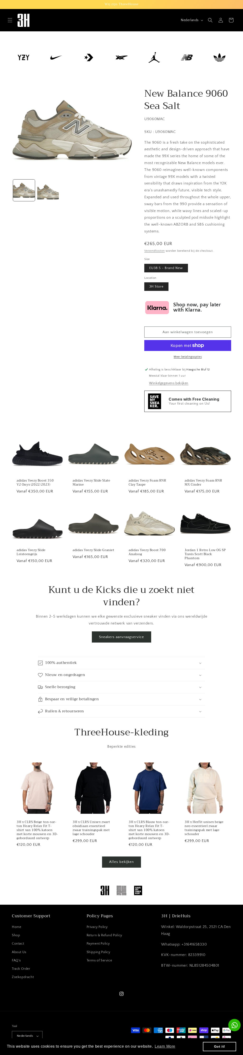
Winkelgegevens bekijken (168, 383)
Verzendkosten (154, 250)
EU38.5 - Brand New (166, 268)
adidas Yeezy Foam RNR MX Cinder (203, 483)
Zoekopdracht (23, 977)
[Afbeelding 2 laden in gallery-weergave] (48, 190)
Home (16, 927)
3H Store (156, 287)
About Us (19, 952)
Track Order (21, 969)
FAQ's (16, 960)
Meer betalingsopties (188, 356)
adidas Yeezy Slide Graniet (93, 550)
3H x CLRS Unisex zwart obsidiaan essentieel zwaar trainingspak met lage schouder (91, 828)
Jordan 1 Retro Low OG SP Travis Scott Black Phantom (205, 554)
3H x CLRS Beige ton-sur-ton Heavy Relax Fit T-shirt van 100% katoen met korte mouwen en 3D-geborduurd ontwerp (37, 830)
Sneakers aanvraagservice (121, 637)
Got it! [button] (219, 1046)
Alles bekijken (121, 862)
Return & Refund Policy (104, 935)
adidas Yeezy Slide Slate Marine (91, 483)
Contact (18, 944)
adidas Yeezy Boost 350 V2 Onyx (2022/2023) (35, 483)
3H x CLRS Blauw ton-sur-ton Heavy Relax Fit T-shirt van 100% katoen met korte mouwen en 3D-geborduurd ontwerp (149, 830)
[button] (10, 20)
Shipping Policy (98, 952)
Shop (16, 935)
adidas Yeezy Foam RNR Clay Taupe (147, 483)
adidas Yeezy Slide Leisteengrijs (31, 552)
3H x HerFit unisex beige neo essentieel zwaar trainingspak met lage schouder (204, 828)
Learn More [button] (165, 1046)
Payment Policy (98, 944)
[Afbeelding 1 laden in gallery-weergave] (24, 190)
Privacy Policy (97, 927)
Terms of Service (99, 960)
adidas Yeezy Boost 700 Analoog (147, 552)
